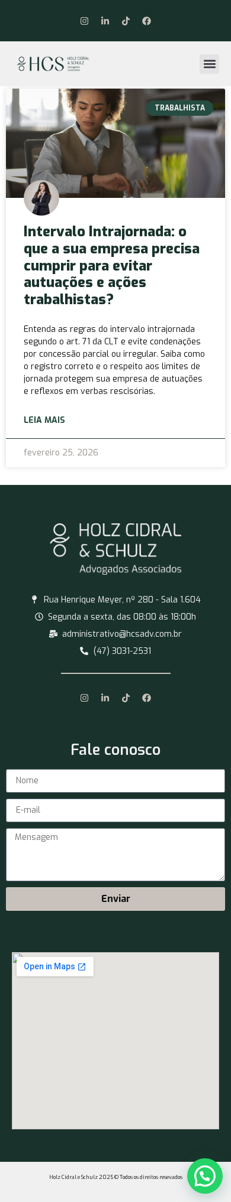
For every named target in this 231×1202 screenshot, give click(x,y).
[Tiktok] (126, 21)
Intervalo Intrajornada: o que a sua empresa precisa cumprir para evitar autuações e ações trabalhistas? (112, 265)
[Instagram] (85, 21)
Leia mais (44, 420)
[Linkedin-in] (105, 21)
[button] (209, 64)
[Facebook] (147, 21)
